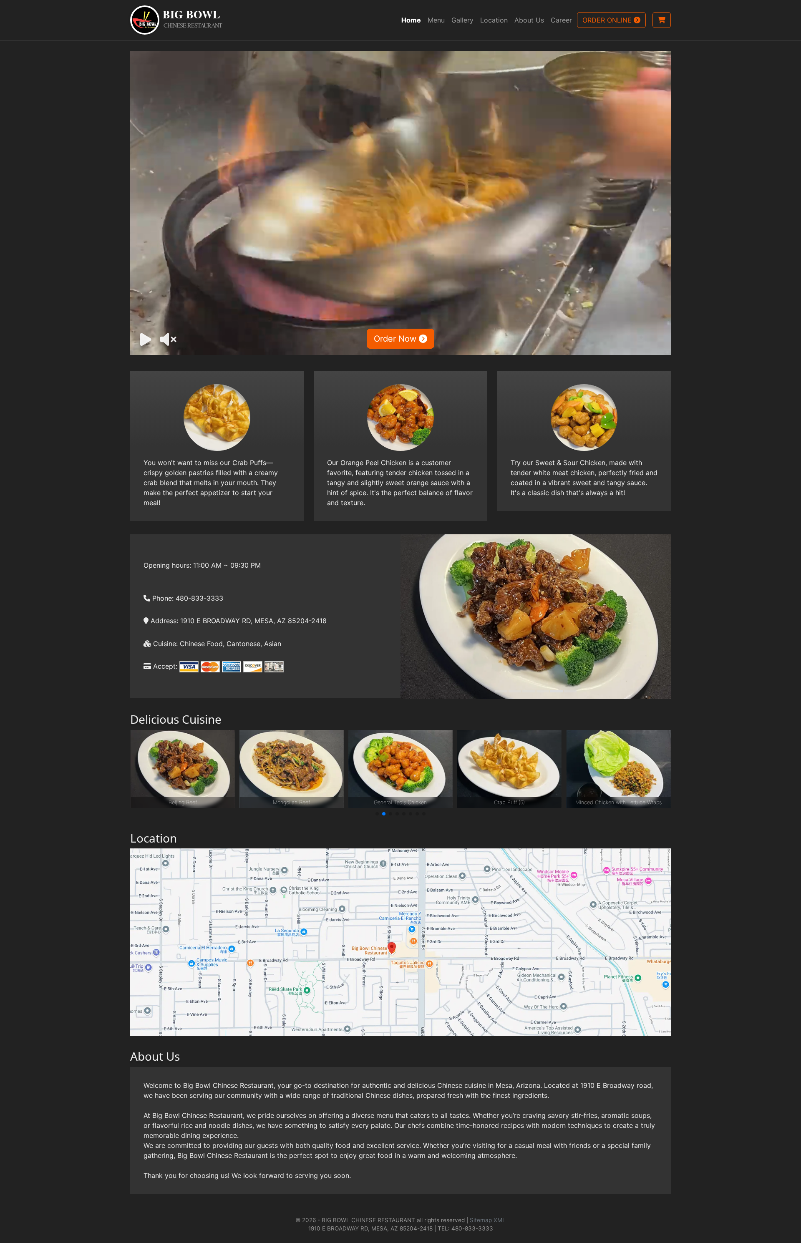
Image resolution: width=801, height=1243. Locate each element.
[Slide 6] (570, 691)
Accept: (164, 666)
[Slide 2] (515, 691)
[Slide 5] (556, 691)
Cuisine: (164, 643)
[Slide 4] (543, 691)
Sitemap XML (488, 1220)
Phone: (162, 598)
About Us (529, 20)
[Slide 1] (501, 691)
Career (561, 20)
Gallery (462, 20)
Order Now (396, 339)
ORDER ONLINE (608, 20)
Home (411, 20)
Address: (163, 620)
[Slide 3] (528, 691)
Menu (436, 20)
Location (494, 20)
